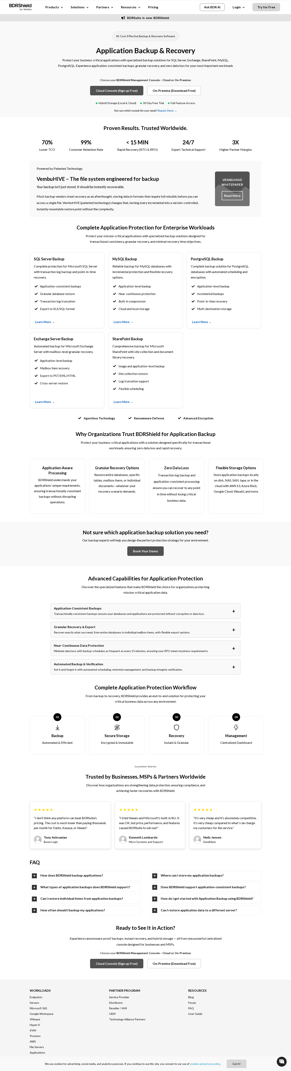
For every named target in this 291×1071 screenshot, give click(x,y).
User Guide (195, 1013)
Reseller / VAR (118, 1008)
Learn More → (45, 322)
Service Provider (119, 997)
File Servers (37, 1047)
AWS (33, 1041)
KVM (33, 1030)
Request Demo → (167, 110)
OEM (112, 1013)
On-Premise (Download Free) (174, 90)
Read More (232, 195)
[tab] (85, 875)
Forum (192, 1002)
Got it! (236, 1063)
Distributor (116, 1002)
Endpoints (36, 997)
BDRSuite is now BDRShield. (148, 18)
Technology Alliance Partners (127, 1019)
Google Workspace (41, 1013)
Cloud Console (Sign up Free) (117, 90)
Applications (37, 1052)
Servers (34, 1002)
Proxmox (35, 1036)
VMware (35, 1019)
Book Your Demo (145, 551)
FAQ (191, 1008)
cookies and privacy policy (205, 1063)
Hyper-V (35, 1024)
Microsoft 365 (38, 1008)
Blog (191, 997)
